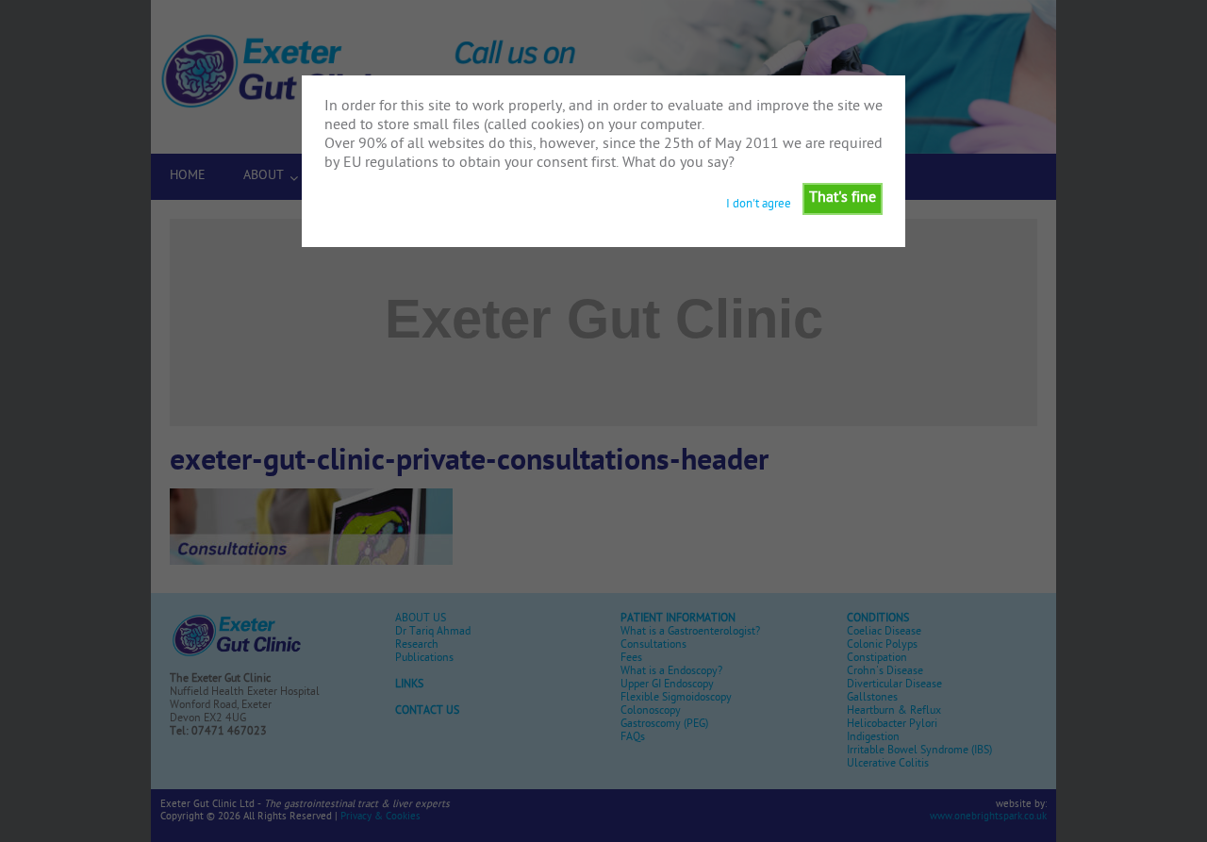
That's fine (842, 198)
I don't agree (758, 204)
